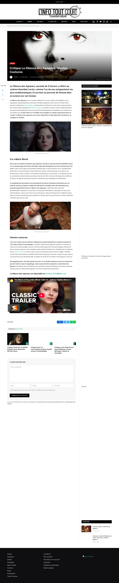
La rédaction (47, 554)
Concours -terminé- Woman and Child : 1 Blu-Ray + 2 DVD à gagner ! (102, 537)
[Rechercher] (93, 22)
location (48, 274)
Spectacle (84, 21)
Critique (9, 559)
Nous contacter (48, 557)
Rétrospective (11, 573)
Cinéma (29, 21)
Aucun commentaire (36, 77)
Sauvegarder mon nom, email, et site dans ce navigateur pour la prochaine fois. (33, 390)
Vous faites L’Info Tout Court (52, 559)
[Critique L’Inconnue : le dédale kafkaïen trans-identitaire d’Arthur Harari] (18, 339)
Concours (86, 521)
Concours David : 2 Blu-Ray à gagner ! (101, 527)
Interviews (10, 568)
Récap (9, 570)
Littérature (52, 21)
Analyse (9, 554)
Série (74, 21)
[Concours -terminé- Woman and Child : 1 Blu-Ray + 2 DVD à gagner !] (86, 538)
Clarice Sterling (20, 252)
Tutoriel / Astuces (12, 576)
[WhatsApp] (2, 99)
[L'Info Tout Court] (59, 12)
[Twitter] (2, 94)
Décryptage (10, 562)
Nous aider (59, 1)
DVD (55, 274)
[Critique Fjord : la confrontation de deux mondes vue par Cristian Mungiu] (41, 339)
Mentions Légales (49, 568)
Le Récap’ (19, 21)
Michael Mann (28, 105)
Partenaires (47, 562)
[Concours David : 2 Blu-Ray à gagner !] (86, 529)
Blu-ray (63, 274)
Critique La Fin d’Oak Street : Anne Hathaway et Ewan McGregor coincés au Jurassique (64, 350)
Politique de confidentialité (51, 565)
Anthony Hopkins (36, 108)
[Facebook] (2, 90)
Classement (10, 557)
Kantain (16, 77)
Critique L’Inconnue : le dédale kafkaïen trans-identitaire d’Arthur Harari (17, 349)
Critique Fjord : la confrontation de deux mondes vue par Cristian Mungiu (41, 349)
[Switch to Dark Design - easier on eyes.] (111, 21)
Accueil (9, 25)
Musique (64, 21)
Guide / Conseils (11, 565)
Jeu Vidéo (40, 21)
